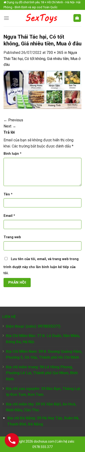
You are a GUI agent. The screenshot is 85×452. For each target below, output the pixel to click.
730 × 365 (55, 52)
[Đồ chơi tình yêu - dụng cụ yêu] (41, 18)
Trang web (12, 237)
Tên (8, 194)
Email (9, 216)
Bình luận (12, 154)
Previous (13, 120)
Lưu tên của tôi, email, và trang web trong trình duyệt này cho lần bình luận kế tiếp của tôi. (41, 266)
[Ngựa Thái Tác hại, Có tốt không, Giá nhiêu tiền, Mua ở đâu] (42, 89)
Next (10, 126)
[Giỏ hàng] (77, 18)
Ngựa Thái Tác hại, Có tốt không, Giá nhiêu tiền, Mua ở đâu (42, 58)
